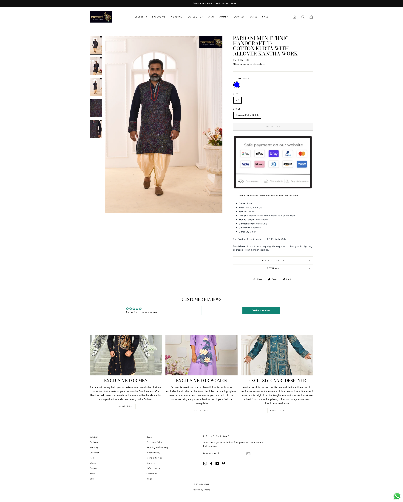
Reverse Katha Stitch (247, 115)
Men (211, 16)
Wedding (176, 16)
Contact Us (152, 473)
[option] (201, 3)
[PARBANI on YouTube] (217, 463)
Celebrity (141, 16)
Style (237, 108)
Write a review (261, 310)
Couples (239, 16)
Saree (254, 16)
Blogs (149, 478)
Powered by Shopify (201, 489)
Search (150, 436)
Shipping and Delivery (157, 447)
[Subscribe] (248, 453)
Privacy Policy (153, 452)
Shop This (126, 406)
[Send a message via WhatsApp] (397, 496)
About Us (151, 463)
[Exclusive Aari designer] (277, 355)
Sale (265, 16)
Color (241, 78)
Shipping (237, 64)
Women (224, 16)
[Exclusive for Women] (201, 355)
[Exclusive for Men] (126, 355)
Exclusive (159, 16)
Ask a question (273, 260)
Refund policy (153, 468)
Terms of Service (154, 457)
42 (237, 100)
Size (236, 93)
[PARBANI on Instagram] (205, 463)
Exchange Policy (154, 442)
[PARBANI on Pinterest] (223, 463)
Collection (196, 16)
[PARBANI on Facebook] (211, 463)
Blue (237, 85)
